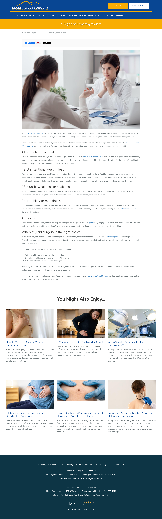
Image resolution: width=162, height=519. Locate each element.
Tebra (92, 510)
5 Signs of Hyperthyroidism (56, 33)
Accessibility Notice (104, 464)
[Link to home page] (26, 5)
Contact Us (119, 464)
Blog (41, 33)
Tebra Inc (55, 464)
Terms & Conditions (84, 464)
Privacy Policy (67, 464)
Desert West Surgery (29, 33)
